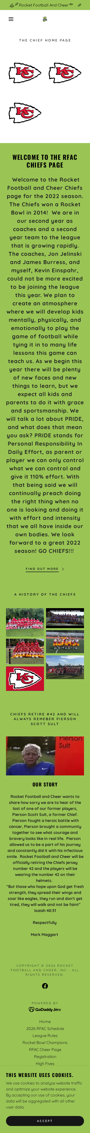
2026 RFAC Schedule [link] (45, 1028)
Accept (45, 1121)
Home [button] (45, 1021)
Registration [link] (45, 1056)
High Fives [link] (45, 1063)
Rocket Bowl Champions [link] (45, 1042)
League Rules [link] (45, 1035)
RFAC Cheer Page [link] (45, 1049)
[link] (45, 19)
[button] (7, 19)
